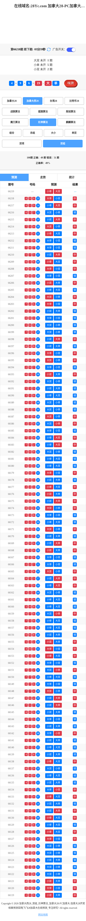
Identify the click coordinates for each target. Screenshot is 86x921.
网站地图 (43, 914)
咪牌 (70, 83)
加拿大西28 (33, 101)
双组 (62, 143)
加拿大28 (12, 101)
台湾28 (53, 101)
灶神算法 (43, 122)
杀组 (32, 133)
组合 (11, 133)
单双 (74, 133)
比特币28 (74, 101)
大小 (53, 133)
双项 (21, 143)
